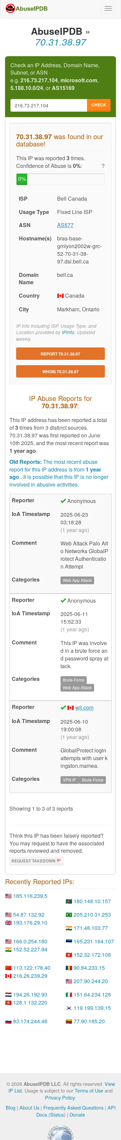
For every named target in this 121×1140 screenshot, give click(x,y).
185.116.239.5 (30, 896)
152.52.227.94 (30, 949)
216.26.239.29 (30, 975)
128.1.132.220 (30, 1002)
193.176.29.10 (30, 922)
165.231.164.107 (94, 941)
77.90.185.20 (89, 1021)
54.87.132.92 (28, 914)
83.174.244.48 (30, 1021)
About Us (29, 1107)
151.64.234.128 (92, 994)
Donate (77, 1114)
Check (98, 105)
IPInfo (68, 332)
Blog (10, 1107)
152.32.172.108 (92, 954)
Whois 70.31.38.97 (60, 372)
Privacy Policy (60, 1097)
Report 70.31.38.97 (60, 354)
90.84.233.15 (89, 967)
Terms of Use (89, 1090)
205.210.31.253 (92, 914)
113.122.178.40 (31, 967)
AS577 (65, 225)
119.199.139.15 (92, 1008)
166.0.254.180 (30, 941)
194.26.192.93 (30, 994)
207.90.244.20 (91, 981)
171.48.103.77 (91, 928)
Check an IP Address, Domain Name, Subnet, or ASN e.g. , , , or (54, 77)
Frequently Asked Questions (73, 1107)
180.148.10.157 (92, 901)
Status (57, 1114)
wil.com (84, 707)
